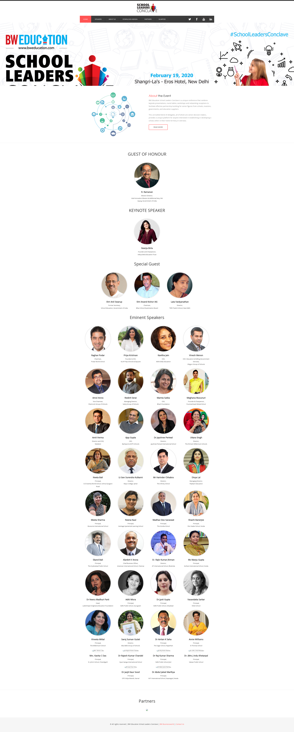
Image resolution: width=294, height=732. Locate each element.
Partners (148, 19)
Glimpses (162, 19)
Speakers (98, 19)
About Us (112, 19)
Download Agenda (130, 19)
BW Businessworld (167, 724)
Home (85, 19)
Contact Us (180, 724)
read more (158, 127)
